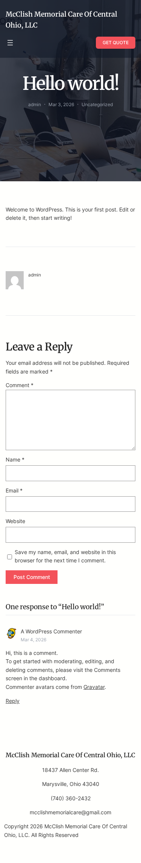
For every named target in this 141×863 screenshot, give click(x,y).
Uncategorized (97, 104)
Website (15, 521)
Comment (19, 385)
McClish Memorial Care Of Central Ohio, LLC (70, 755)
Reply (13, 701)
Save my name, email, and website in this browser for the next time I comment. (65, 556)
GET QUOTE (116, 42)
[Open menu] (10, 42)
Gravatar (94, 687)
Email (14, 490)
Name (15, 459)
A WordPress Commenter (51, 631)
